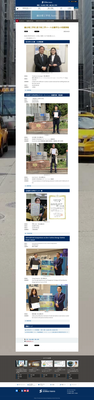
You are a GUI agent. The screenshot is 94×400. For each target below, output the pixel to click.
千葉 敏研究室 (29, 233)
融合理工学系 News (30, 20)
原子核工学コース (29, 341)
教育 (39, 8)
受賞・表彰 (37, 339)
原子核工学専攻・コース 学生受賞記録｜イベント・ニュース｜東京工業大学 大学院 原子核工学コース (47, 332)
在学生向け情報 (71, 391)
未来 (61, 8)
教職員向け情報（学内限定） (73, 393)
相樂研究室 (29, 320)
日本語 (76, 7)
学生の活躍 (31, 339)
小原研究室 (29, 90)
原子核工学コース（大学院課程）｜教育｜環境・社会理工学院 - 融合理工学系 (42, 330)
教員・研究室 (50, 8)
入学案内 (69, 8)
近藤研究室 (29, 185)
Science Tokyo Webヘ (72, 389)
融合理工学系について (27, 8)
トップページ (17, 9)
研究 (27, 339)
